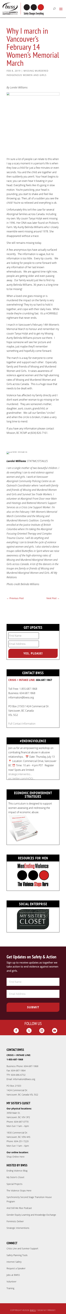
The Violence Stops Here (19, 1190)
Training (10, 1288)
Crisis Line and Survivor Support (22, 1248)
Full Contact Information (21, 723)
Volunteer (11, 1281)
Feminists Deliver (15, 1221)
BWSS (33, 1310)
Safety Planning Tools (17, 1255)
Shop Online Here (16, 1156)
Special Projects (14, 1183)
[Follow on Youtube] (54, 1030)
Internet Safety (14, 1261)
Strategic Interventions (18, 1227)
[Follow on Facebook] (16, 1030)
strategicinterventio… (20, 774)
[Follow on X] (29, 1030)
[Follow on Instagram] (41, 1030)
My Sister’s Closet (15, 1177)
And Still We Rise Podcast (19, 1208)
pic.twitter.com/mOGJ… (21, 778)
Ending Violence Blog (17, 1170)
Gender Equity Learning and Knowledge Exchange (31, 1214)
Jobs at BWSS (13, 1274)
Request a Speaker (16, 1268)
